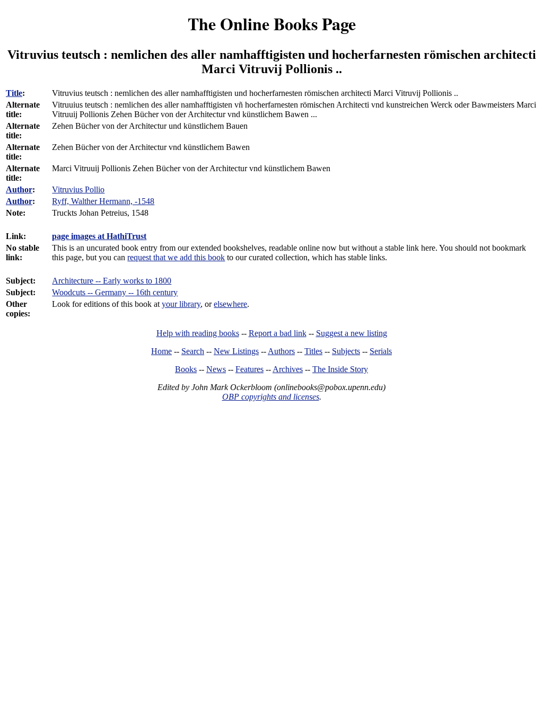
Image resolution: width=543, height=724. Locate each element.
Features (249, 369)
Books (186, 369)
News (216, 369)
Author (19, 189)
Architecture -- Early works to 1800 (111, 280)
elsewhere (230, 303)
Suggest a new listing (351, 333)
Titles (313, 351)
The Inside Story (340, 369)
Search (192, 351)
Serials (381, 351)
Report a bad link (277, 333)
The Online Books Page (272, 23)
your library (181, 303)
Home (161, 351)
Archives (288, 369)
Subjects (346, 351)
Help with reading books (197, 333)
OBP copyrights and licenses (270, 396)
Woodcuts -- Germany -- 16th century (115, 292)
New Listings (236, 351)
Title (14, 93)
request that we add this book (176, 257)
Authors (281, 351)
